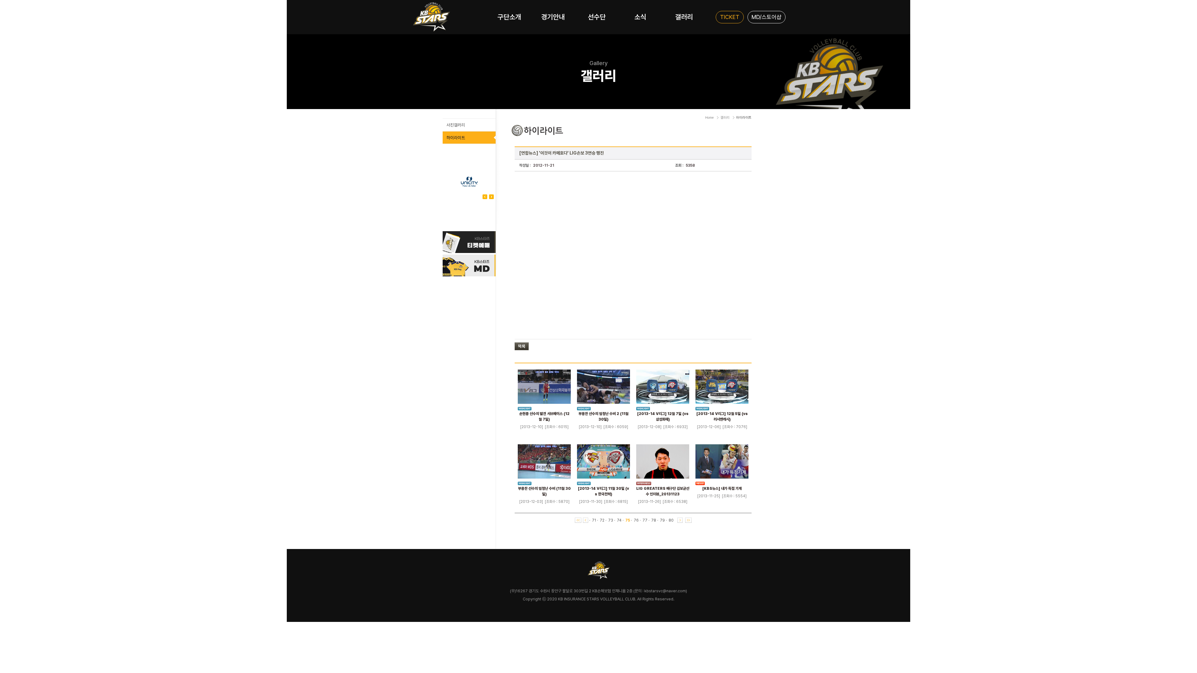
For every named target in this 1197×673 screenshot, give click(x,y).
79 (662, 520)
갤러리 (684, 17)
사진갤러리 (455, 124)
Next (485, 196)
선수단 (597, 17)
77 (644, 520)
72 (602, 520)
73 (610, 520)
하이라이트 (455, 137)
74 (619, 520)
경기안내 (553, 17)
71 (594, 520)
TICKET (729, 17)
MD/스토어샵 (766, 17)
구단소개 (509, 17)
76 (636, 520)
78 (653, 520)
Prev (491, 196)
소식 (640, 17)
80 (671, 520)
